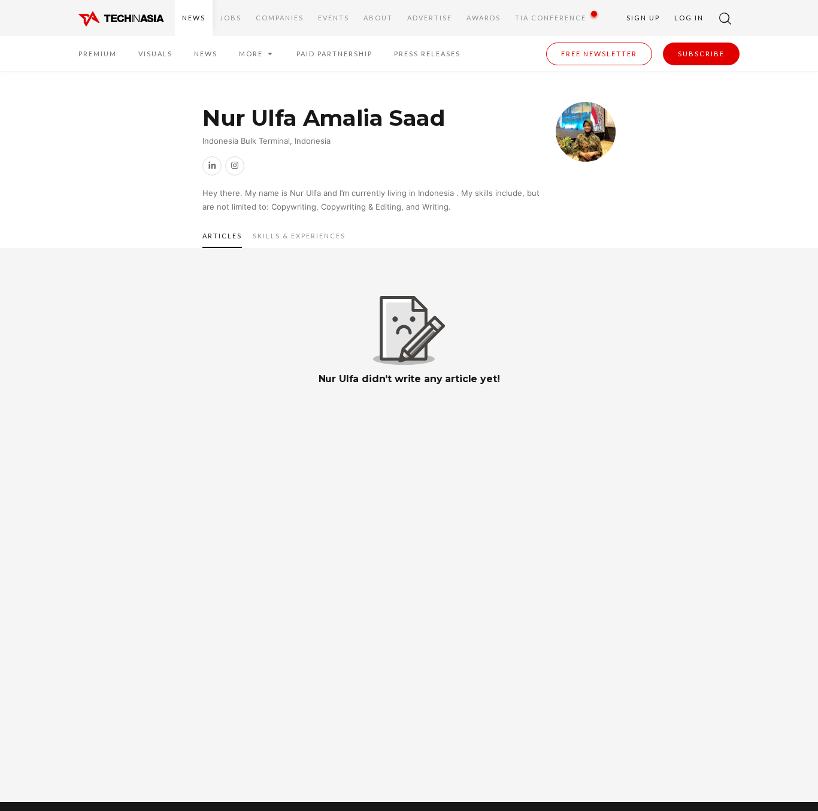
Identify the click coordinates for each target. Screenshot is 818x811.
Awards (483, 18)
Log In (689, 18)
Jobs (230, 18)
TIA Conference (550, 18)
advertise (429, 18)
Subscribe (701, 54)
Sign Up (643, 18)
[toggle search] (725, 18)
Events (333, 18)
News (193, 18)
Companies (280, 18)
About (378, 18)
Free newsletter (599, 54)
